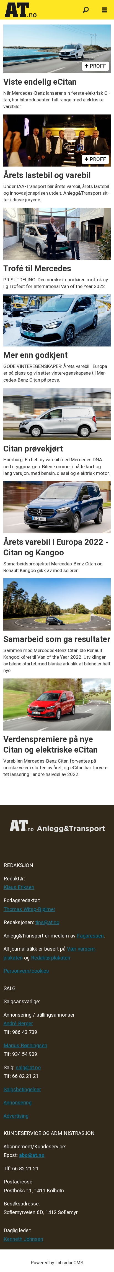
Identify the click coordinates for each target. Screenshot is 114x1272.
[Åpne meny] (104, 10)
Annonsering (18, 1102)
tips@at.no (47, 922)
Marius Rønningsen (25, 1045)
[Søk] (86, 10)
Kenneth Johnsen (23, 1239)
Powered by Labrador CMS (57, 1262)
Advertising (16, 1116)
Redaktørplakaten (50, 958)
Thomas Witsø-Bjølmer (29, 909)
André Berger (18, 1023)
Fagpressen (90, 936)
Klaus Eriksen (19, 887)
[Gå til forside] (38, 10)
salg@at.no (28, 1067)
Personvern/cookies (26, 971)
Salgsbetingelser (22, 1089)
